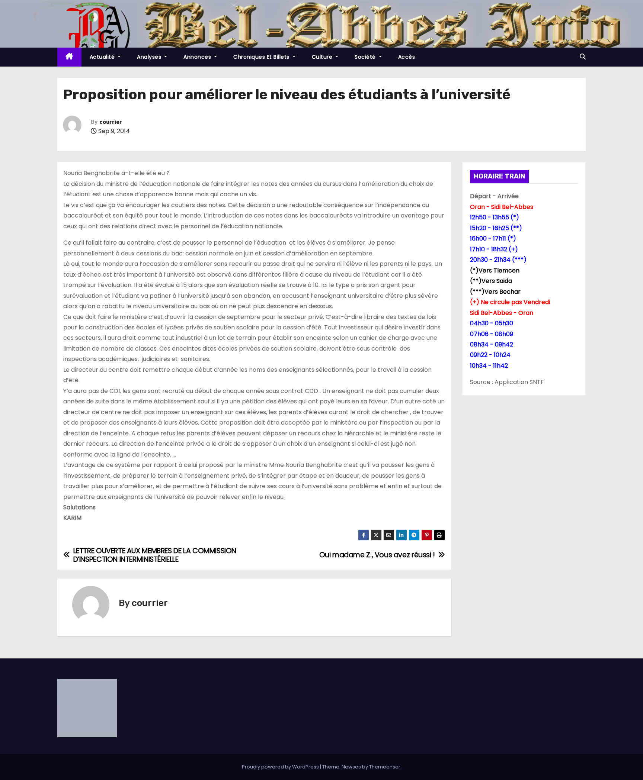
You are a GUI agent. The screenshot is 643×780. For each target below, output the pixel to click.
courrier (110, 122)
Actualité (103, 57)
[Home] (69, 57)
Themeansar (384, 766)
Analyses (150, 57)
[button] (583, 56)
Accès (406, 57)
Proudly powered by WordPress (281, 766)
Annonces (198, 57)
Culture (323, 57)
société (366, 57)
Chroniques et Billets (262, 57)
